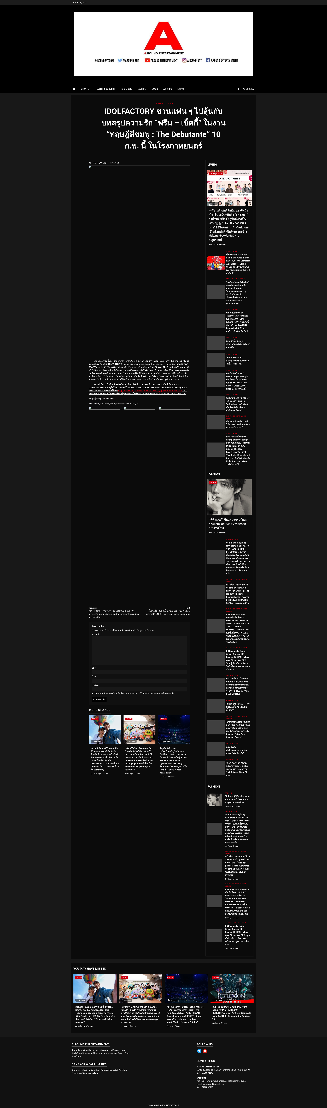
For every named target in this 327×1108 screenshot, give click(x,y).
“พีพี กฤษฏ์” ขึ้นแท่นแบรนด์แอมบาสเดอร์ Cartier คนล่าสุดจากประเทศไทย (228, 524)
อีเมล (95, 676)
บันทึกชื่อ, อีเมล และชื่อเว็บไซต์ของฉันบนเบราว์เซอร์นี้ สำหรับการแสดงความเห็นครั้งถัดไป (134, 693)
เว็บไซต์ (95, 685)
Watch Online (248, 89)
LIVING (180, 89)
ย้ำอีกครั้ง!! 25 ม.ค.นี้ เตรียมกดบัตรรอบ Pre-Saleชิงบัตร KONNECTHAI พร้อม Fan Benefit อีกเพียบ (168, 611)
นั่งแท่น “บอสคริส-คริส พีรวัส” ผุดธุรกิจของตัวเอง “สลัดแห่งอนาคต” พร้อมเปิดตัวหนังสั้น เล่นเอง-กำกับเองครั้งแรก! (237, 404)
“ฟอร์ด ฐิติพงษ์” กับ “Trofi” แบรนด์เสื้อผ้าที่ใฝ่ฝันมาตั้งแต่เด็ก (238, 707)
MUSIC (154, 89)
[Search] (238, 89)
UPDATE (85, 89)
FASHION (141, 89)
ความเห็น (97, 634)
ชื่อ (94, 668)
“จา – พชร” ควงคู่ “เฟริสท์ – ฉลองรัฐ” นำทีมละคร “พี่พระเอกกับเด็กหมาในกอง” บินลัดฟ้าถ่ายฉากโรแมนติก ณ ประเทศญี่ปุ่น (114, 612)
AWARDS (167, 89)
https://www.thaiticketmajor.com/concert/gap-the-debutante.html (150, 390)
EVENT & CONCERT (106, 89)
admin (94, 163)
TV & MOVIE (126, 89)
